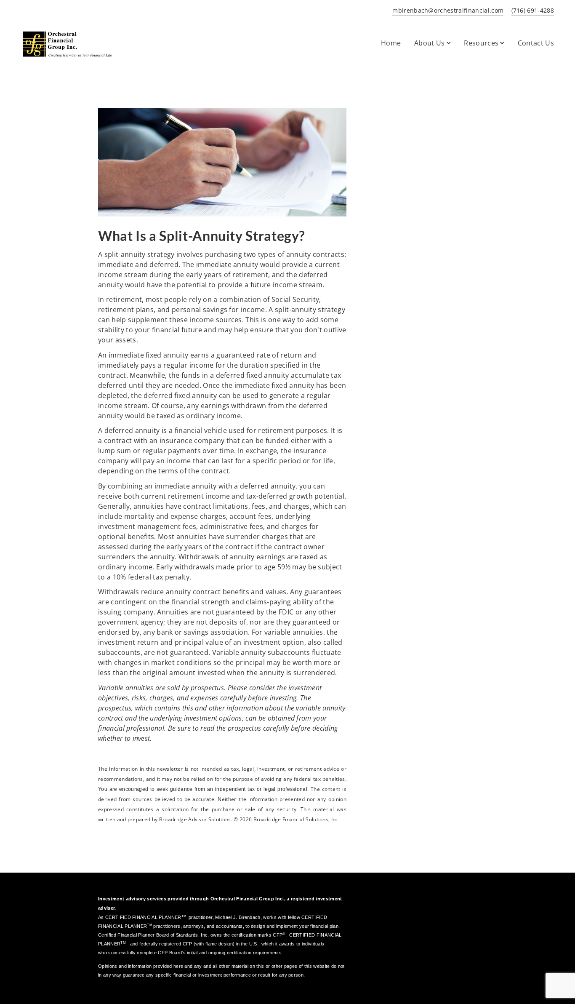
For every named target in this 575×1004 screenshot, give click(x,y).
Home (391, 43)
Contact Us (536, 43)
